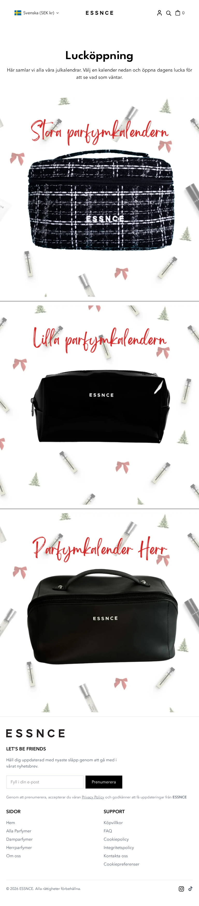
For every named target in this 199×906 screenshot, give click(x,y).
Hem (10, 823)
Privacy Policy (93, 797)
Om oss (13, 856)
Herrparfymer (19, 848)
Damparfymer (19, 839)
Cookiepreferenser (121, 864)
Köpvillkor (113, 823)
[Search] (168, 13)
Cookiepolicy (116, 839)
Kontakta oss (116, 856)
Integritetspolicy (119, 848)
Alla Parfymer (18, 831)
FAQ (108, 831)
